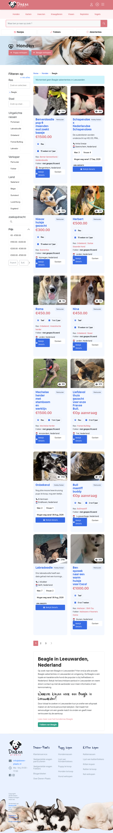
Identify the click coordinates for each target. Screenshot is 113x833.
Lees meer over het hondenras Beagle (55, 719)
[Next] (51, 643)
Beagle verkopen (43, 52)
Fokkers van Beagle (48, 724)
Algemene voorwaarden (13, 816)
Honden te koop (65, 771)
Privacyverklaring (15, 822)
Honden (16, 14)
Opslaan (58, 172)
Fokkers (56, 32)
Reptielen (84, 14)
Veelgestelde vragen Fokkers (42, 767)
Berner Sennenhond (48, 157)
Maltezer (81, 608)
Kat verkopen (89, 774)
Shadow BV (13, 805)
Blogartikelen (39, 774)
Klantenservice (40, 754)
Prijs (11, 229)
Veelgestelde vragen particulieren (42, 760)
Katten (28, 14)
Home (35, 73)
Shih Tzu (90, 608)
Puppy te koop (65, 766)
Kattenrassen (89, 754)
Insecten (41, 14)
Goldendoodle (42, 160)
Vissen (71, 14)
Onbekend (81, 243)
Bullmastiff (82, 508)
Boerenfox (44, 250)
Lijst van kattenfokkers (93, 759)
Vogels (97, 14)
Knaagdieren (56, 14)
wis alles (26, 77)
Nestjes (20, 32)
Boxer (90, 333)
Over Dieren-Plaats (42, 778)
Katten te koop (89, 769)
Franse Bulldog (83, 426)
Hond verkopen (65, 776)
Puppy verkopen (20, 52)
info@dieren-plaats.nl (19, 762)
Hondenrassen (65, 754)
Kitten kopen (89, 764)
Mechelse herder (47, 426)
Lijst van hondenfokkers (65, 760)
